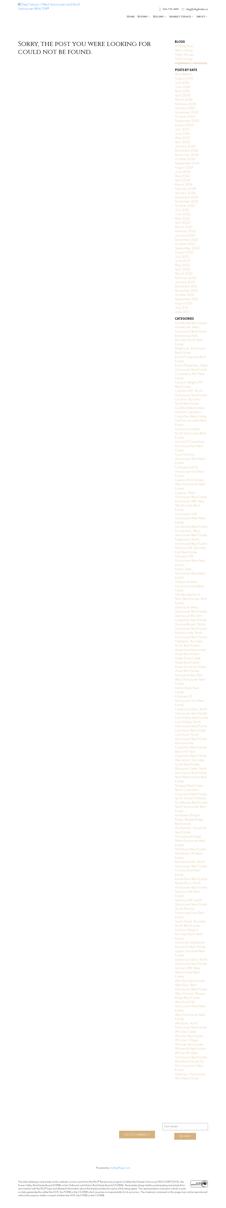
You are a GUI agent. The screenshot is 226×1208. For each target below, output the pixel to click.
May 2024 (182, 176)
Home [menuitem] (131, 16)
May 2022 (182, 265)
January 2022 (185, 282)
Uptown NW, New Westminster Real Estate (187, 972)
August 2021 (183, 303)
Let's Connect (137, 1134)
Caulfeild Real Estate (189, 408)
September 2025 (187, 121)
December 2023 (186, 197)
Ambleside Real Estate (191, 323)
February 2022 (185, 278)
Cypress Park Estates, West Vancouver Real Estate (190, 484)
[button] (168, 9)
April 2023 (182, 222)
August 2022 (184, 252)
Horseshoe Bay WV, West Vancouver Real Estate (190, 679)
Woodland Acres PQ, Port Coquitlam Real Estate (190, 1066)
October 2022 (185, 244)
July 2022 (182, 256)
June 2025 (182, 133)
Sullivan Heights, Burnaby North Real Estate (189, 934)
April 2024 (182, 180)
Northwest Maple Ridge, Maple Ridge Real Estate (189, 819)
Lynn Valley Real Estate (191, 717)
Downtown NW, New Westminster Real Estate (190, 505)
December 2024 (186, 150)
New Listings (184, 50)
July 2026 (182, 82)
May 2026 (182, 91)
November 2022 (186, 239)
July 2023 (182, 210)
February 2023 (185, 231)
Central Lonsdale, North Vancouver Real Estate (190, 433)
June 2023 (182, 214)
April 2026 (182, 95)
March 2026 (183, 99)
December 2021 (186, 286)
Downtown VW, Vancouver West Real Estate (190, 518)
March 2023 (183, 227)
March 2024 (183, 184)
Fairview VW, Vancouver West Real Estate (190, 560)
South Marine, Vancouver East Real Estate (189, 913)
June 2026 (182, 87)
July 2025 (182, 129)
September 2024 (187, 163)
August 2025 (184, 125)
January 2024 (185, 193)
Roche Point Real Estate (191, 879)
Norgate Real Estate (189, 785)
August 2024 (184, 167)
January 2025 (185, 146)
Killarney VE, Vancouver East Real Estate (189, 701)
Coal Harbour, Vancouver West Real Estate (190, 459)
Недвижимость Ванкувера (191, 63)
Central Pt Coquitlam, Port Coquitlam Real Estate (190, 446)
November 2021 (186, 290)
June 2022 (182, 261)
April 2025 (182, 142)
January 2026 (185, 108)
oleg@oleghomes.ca (197, 9)
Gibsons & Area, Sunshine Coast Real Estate (189, 586)
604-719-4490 (171, 9)
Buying (142, 16)
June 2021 (182, 312)
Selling (158, 16)
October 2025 (185, 116)
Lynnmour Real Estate (190, 730)
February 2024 (185, 188)
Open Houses (184, 54)
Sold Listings (184, 59)
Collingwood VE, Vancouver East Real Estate (189, 471)
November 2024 (186, 155)
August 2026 (184, 78)
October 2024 (185, 159)
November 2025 (187, 112)
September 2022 (187, 248)
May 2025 (182, 137)
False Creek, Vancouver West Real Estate (190, 573)
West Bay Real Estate (190, 980)
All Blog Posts (184, 46)
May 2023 (182, 218)
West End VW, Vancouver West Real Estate (190, 1006)
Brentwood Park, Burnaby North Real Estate (189, 340)
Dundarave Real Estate (191, 526)
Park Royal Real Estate (190, 849)
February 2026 (185, 104)
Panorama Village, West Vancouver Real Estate (190, 841)
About (200, 16)
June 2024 (182, 171)
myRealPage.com (120, 1168)
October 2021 (184, 295)
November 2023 (186, 201)
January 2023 (185, 235)
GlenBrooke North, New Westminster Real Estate (191, 599)
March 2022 (183, 273)
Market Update (180, 16)
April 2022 (182, 269)
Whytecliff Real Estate (190, 1048)
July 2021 (181, 307)
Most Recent (183, 74)
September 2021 (186, 299)
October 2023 (185, 205)
